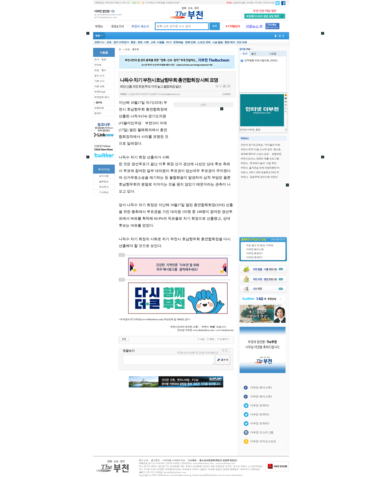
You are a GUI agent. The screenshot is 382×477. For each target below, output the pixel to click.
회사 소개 (143, 460)
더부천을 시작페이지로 (167, 2)
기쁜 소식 (99, 81)
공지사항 (104, 176)
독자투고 (104, 187)
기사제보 (150, 2)
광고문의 (155, 460)
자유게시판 (268, 2)
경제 (139, 42)
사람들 (160, 42)
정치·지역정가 (121, 42)
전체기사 (99, 42)
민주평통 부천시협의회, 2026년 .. (262, 60)
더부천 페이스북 (255, 249)
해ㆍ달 (140, 2)
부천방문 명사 (101, 97)
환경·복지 (230, 42)
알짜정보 (104, 181)
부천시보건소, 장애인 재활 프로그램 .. (261, 158)
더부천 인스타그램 (261, 432)
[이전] (283, 35)
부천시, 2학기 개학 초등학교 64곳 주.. (260, 172)
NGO (169, 42)
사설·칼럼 (217, 42)
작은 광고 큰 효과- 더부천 (259, 245)
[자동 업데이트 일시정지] (279, 35)
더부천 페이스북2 (261, 396)
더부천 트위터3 (254, 253)
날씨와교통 (239, 2)
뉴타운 (250, 2)
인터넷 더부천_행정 (250, 129)
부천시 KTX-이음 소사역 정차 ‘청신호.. (261, 149)
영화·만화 (190, 42)
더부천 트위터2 (259, 414)
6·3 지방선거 (233, 26)
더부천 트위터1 (254, 257)
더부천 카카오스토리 (263, 441)
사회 (146, 42)
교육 (153, 42)
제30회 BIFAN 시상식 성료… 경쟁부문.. (262, 154)
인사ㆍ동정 (100, 59)
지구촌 (258, 2)
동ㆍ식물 (131, 2)
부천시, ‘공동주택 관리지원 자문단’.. (260, 177)
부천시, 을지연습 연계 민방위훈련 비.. (261, 167)
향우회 (99, 102)
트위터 (97, 113)
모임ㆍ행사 (100, 70)
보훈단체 (99, 108)
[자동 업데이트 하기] (275, 35)
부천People (99, 91)
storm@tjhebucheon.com (171, 94)
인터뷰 (97, 64)
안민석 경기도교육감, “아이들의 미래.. (261, 144)
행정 (133, 42)
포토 (109, 42)
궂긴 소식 (99, 75)
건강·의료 (242, 42)
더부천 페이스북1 (261, 387)
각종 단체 (99, 86)
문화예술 (178, 42)
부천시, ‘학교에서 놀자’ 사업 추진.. (259, 163)
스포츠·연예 (203, 42)
